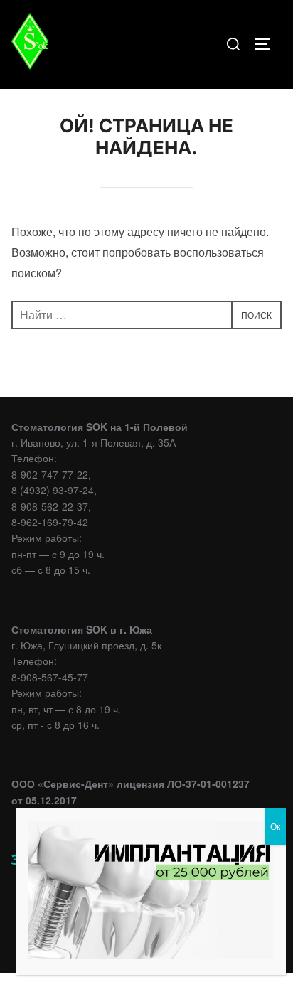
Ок (275, 826)
